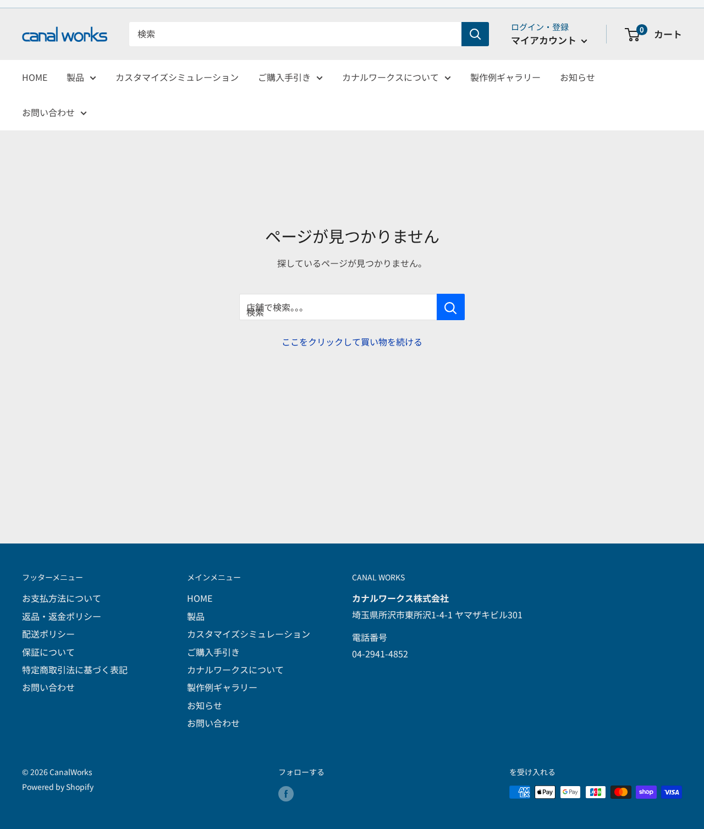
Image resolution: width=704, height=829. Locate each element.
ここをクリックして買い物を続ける (352, 341)
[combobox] (295, 34)
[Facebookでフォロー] (286, 793)
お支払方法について (61, 598)
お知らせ (577, 77)
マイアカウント (545, 40)
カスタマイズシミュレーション (177, 77)
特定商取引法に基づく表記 (75, 669)
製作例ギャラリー (505, 77)
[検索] (475, 34)
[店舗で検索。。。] (451, 307)
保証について (48, 651)
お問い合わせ (48, 112)
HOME (34, 77)
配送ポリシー (48, 633)
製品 (75, 77)
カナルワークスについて (390, 77)
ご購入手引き (284, 77)
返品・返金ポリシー (61, 616)
